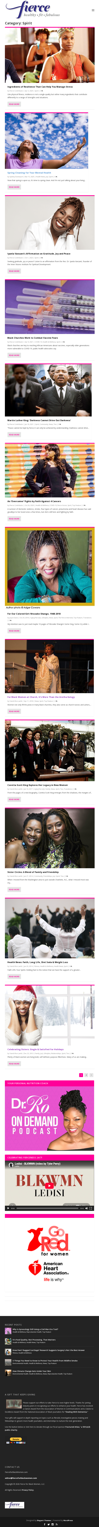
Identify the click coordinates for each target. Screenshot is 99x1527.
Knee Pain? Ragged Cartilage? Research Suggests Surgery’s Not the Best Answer (49, 1350)
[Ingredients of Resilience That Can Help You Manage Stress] (49, 55)
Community (44, 424)
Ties (55, 424)
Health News (40, 177)
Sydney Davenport (16, 177)
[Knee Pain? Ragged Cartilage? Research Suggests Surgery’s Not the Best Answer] (8, 1352)
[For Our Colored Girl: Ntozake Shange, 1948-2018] (49, 569)
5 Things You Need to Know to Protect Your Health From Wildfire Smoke (45, 1360)
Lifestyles (45, 618)
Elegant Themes (44, 1520)
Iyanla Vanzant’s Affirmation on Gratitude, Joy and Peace (38, 253)
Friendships (47, 876)
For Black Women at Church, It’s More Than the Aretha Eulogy (41, 697)
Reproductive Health (34, 1332)
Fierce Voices (62, 505)
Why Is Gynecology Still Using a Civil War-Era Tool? (35, 1329)
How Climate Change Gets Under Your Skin (32, 1371)
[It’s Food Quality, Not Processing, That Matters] (8, 1341)
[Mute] (86, 1208)
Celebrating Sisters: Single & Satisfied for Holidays (35, 1049)
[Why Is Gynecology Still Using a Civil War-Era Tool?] (8, 1331)
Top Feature (76, 505)
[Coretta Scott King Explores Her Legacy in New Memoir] (49, 750)
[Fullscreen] (90, 1208)
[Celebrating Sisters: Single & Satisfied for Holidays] (49, 1015)
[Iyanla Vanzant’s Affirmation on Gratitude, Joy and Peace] (49, 223)
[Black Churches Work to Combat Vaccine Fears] (49, 307)
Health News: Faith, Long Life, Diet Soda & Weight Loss (37, 962)
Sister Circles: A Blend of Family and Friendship (33, 872)
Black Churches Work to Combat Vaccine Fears (32, 337)
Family (48, 789)
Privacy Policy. (28, 1490)
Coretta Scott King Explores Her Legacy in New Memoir (37, 785)
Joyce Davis (14, 618)
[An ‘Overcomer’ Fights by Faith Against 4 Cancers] (49, 471)
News (51, 424)
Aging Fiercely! (35, 618)
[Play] (8, 1208)
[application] (49, 1186)
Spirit (37, 91)
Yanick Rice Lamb (16, 701)
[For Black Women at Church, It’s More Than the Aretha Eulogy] (49, 666)
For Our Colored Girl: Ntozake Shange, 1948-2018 (34, 613)
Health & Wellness (49, 342)
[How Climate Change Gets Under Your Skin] (8, 1373)
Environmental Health (20, 1363)
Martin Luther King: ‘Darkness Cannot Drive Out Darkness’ (39, 420)
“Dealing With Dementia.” (76, 1412)
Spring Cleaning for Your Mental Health (29, 172)
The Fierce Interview (65, 618)
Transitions (87, 618)
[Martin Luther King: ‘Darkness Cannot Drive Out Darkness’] (48, 390)
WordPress (68, 1520)
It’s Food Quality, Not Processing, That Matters (34, 1339)
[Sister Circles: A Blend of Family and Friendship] (49, 838)
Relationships (56, 1053)
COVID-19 (38, 342)
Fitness (36, 966)
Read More (14, 104)
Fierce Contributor (16, 91)
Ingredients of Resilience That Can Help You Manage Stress (40, 86)
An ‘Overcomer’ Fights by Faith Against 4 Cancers (34, 501)
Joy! (47, 177)
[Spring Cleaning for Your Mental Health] (46, 141)
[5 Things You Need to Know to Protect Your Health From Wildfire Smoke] (8, 1362)
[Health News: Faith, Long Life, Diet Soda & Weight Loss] (49, 928)
